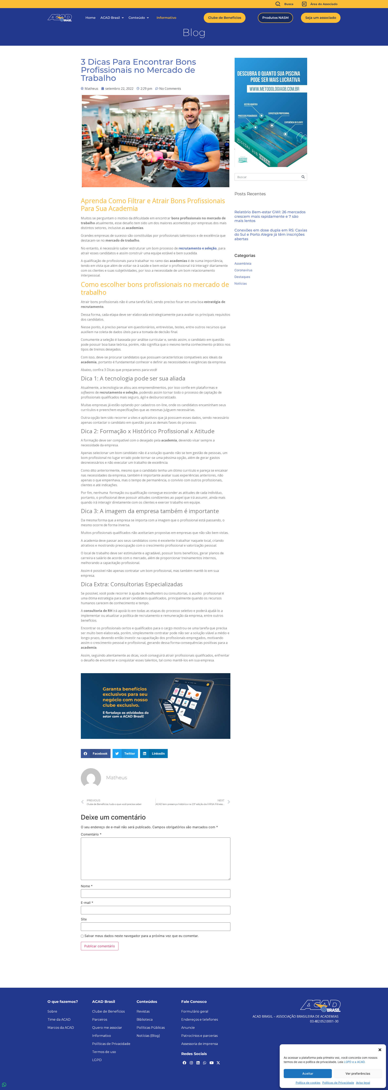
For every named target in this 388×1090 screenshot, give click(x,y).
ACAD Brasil (110, 18)
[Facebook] (184, 1063)
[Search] (303, 177)
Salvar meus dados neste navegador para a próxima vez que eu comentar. (141, 935)
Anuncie (188, 1028)
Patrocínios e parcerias (199, 1036)
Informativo (166, 18)
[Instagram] (191, 1063)
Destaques (242, 277)
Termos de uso (104, 1052)
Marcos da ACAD (60, 1028)
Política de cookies (308, 1082)
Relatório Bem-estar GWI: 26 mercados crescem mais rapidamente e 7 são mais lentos (270, 216)
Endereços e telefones (199, 1019)
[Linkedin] (198, 1063)
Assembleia (242, 263)
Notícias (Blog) (148, 1036)
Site (84, 919)
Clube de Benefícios (108, 1011)
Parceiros (99, 1019)
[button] (380, 1049)
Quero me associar (107, 1028)
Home (90, 18)
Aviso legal (363, 1082)
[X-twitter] (218, 1063)
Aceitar (307, 1073)
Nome (87, 886)
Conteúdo (137, 18)
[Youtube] (212, 1063)
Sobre (52, 1011)
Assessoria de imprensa (199, 1044)
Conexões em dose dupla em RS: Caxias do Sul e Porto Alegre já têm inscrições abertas (270, 234)
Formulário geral (194, 1011)
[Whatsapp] (205, 1063)
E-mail (87, 902)
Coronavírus (243, 270)
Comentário (91, 834)
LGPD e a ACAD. (354, 1062)
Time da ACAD (59, 1019)
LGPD (97, 1060)
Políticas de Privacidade (338, 1082)
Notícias (240, 283)
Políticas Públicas (151, 1028)
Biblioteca (145, 1019)
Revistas (143, 1011)
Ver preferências (358, 1073)
